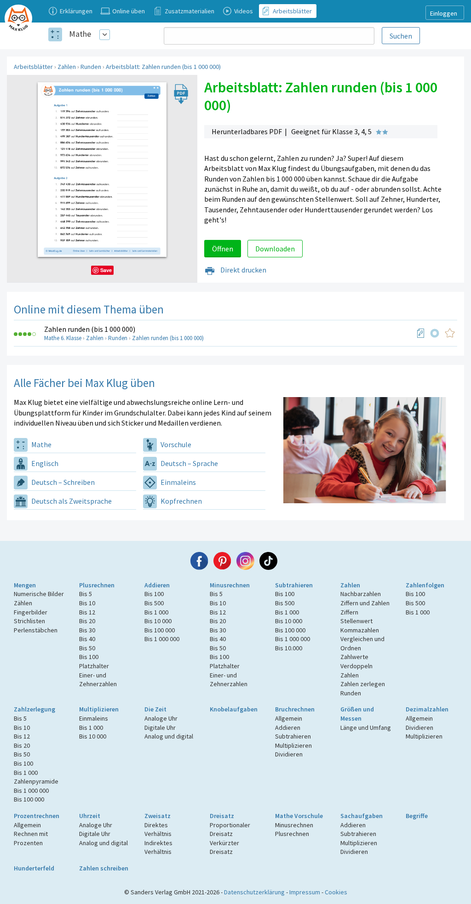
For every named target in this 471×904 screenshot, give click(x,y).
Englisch (44, 463)
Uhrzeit (89, 816)
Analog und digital (168, 736)
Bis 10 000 (158, 621)
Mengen (25, 585)
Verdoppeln (356, 666)
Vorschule (175, 444)
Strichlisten (29, 621)
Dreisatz (222, 816)
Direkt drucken (242, 269)
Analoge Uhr (161, 718)
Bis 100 (88, 657)
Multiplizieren (99, 709)
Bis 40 (87, 639)
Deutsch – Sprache (188, 463)
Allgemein (288, 718)
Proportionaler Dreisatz (230, 829)
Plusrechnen (97, 585)
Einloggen (443, 13)
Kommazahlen (359, 630)
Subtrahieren (294, 585)
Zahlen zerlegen (362, 684)
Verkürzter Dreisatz (224, 847)
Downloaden (275, 248)
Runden (90, 67)
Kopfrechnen (180, 501)
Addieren (157, 585)
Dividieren (289, 754)
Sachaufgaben (361, 816)
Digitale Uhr (160, 727)
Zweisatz (157, 816)
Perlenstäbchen (35, 630)
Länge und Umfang (365, 727)
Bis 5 (85, 594)
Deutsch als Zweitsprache (71, 501)
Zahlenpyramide (36, 781)
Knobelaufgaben (234, 709)
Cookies (336, 892)
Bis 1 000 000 (161, 639)
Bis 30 (87, 630)
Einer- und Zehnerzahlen (98, 679)
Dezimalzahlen (427, 709)
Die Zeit (155, 709)
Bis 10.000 (288, 648)
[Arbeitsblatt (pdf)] (420, 333)
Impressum (304, 892)
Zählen (23, 603)
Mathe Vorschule (299, 816)
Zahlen (66, 67)
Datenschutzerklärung (254, 892)
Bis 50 (87, 648)
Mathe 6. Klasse (62, 338)
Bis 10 (87, 603)
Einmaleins (177, 482)
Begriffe (417, 816)
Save (106, 270)
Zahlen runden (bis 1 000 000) (89, 329)
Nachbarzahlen (360, 594)
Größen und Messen (357, 713)
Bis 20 (87, 621)
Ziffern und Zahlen (365, 603)
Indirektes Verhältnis (158, 847)
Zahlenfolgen (425, 585)
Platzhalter (94, 666)
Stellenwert (356, 621)
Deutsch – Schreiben (62, 482)
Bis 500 (154, 603)
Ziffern (349, 612)
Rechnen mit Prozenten (31, 838)
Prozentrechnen (36, 816)
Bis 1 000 (156, 612)
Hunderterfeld (34, 868)
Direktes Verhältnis (158, 829)
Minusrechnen (230, 585)
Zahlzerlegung (34, 709)
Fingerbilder (30, 612)
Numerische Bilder (39, 594)
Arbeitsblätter (33, 67)
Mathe (80, 33)
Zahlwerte (354, 657)
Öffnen (222, 248)
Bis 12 (87, 612)
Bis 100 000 (159, 630)
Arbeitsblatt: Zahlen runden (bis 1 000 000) (163, 67)
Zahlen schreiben (103, 868)
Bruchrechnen (295, 709)
